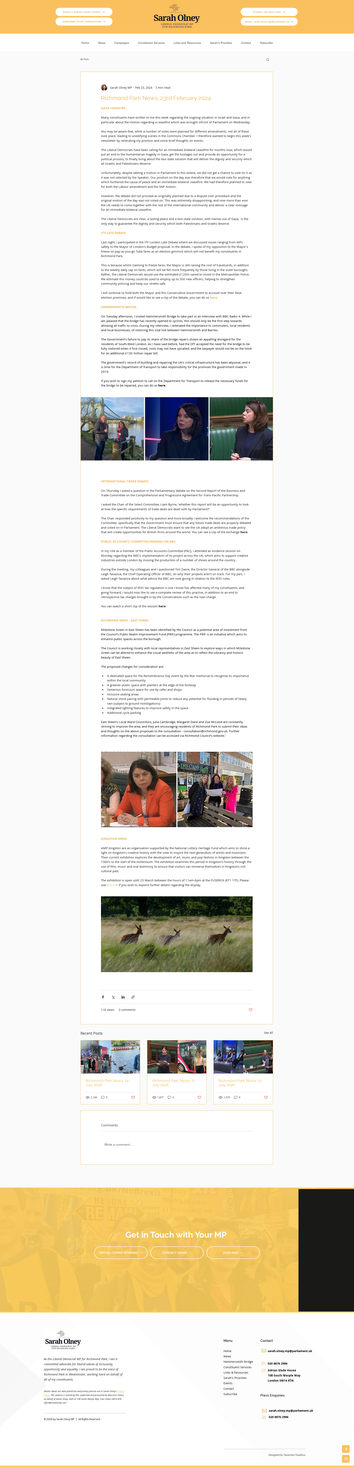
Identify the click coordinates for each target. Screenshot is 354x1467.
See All (268, 1033)
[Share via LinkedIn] (123, 997)
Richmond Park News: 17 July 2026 (173, 1082)
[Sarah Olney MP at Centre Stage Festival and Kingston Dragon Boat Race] (110, 1057)
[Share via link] (133, 997)
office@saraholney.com (55, 1402)
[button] (122, 41)
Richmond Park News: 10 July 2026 (240, 1082)
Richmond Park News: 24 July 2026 (107, 1082)
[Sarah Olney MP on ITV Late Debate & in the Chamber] (243, 1057)
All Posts (85, 59)
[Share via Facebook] (103, 997)
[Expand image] (112, 428)
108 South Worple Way (284, 1375)
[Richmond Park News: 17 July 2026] (176, 1057)
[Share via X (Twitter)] (113, 997)
